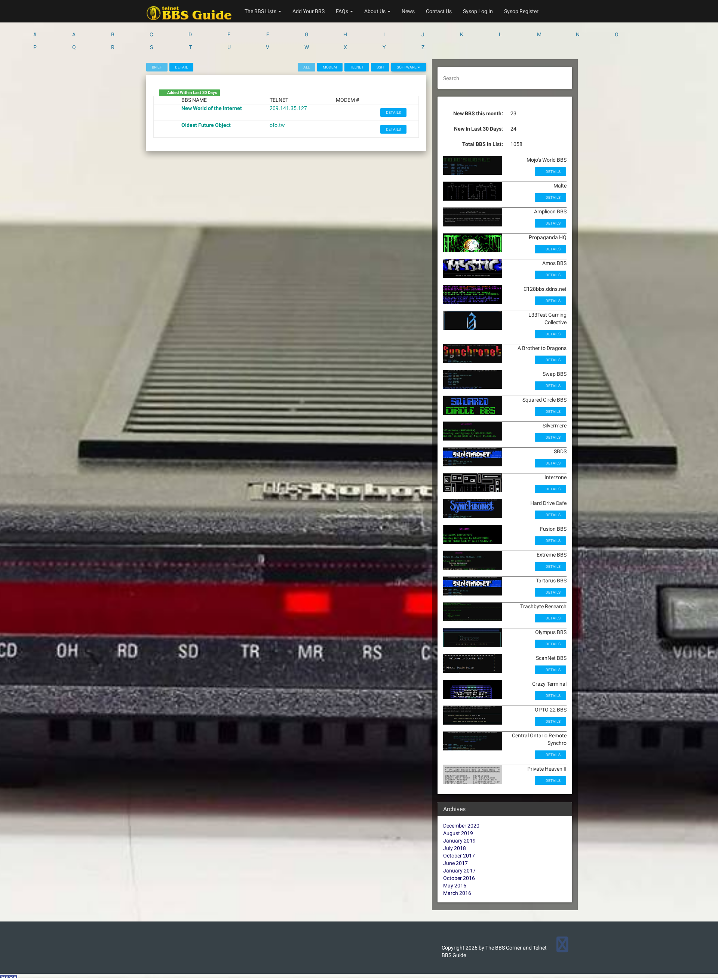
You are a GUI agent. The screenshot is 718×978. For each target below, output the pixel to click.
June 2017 (455, 863)
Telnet (356, 67)
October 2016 (459, 878)
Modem (330, 67)
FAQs (342, 11)
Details (393, 112)
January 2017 (459, 871)
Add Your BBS (308, 11)
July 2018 (454, 848)
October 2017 (459, 856)
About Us (375, 11)
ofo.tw (277, 125)
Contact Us (439, 11)
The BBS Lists (261, 11)
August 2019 (458, 833)
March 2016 (457, 893)
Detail (181, 67)
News (408, 11)
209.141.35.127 (288, 108)
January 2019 (459, 841)
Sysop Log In (478, 11)
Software (407, 67)
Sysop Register (521, 11)
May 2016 (454, 886)
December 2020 (461, 826)
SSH (380, 67)
